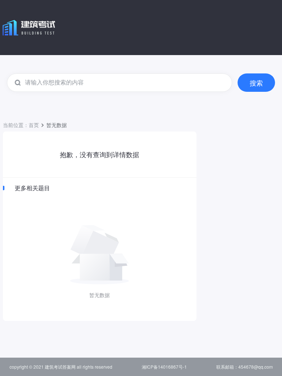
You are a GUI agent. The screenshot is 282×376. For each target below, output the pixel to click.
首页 (34, 125)
